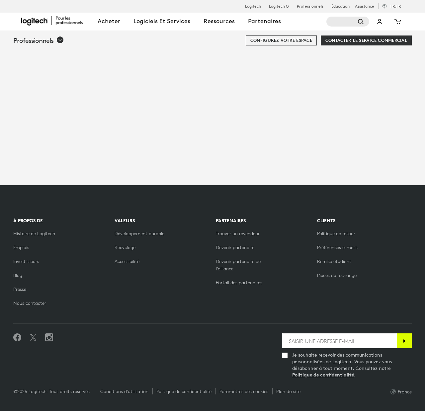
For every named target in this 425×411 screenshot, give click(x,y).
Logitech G (279, 6)
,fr (395, 6)
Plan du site (288, 391)
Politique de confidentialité (323, 375)
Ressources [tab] (219, 21)
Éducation (340, 6)
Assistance (364, 6)
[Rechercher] (348, 22)
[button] (38, 40)
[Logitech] (56, 21)
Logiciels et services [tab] (161, 21)
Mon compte (379, 21)
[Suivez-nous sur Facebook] (17, 337)
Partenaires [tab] (264, 21)
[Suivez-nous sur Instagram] (49, 337)
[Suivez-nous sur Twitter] (33, 337)
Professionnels (310, 6)
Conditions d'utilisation (124, 391)
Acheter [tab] (109, 21)
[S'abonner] (404, 340)
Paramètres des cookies (243, 391)
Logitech (253, 6)
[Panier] (397, 22)
